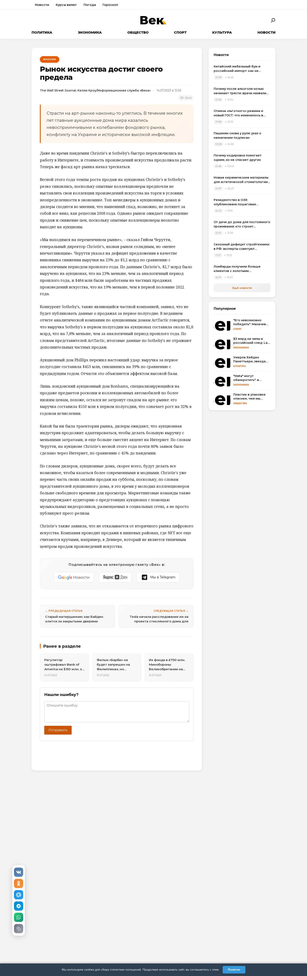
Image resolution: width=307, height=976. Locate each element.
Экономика (90, 32)
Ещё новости (242, 287)
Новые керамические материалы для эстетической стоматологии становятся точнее (241, 180)
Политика (42, 32)
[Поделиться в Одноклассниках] (18, 883)
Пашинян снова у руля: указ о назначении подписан (237, 135)
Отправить (57, 730)
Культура (222, 32)
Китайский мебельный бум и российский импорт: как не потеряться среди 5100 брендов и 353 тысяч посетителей (242, 69)
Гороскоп (110, 5)
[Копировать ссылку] (18, 928)
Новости (42, 5)
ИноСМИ (49, 59)
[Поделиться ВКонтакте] (18, 872)
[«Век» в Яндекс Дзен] (115, 577)
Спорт (180, 32)
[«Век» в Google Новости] (74, 577)
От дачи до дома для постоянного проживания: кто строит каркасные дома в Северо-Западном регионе (242, 224)
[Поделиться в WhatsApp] (18, 917)
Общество (137, 32)
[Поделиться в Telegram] (18, 906)
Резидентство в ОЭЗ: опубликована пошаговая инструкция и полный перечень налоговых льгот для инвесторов (241, 202)
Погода (90, 5)
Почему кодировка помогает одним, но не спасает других (237, 158)
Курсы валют (66, 5)
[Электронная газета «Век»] (153, 20)
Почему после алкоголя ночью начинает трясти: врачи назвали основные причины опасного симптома (240, 91)
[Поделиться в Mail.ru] (18, 894)
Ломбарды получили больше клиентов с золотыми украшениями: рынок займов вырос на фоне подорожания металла (237, 269)
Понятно (234, 969)
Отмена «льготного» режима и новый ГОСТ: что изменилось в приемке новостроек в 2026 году (241, 113)
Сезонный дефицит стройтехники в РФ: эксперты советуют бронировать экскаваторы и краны (241, 246)
